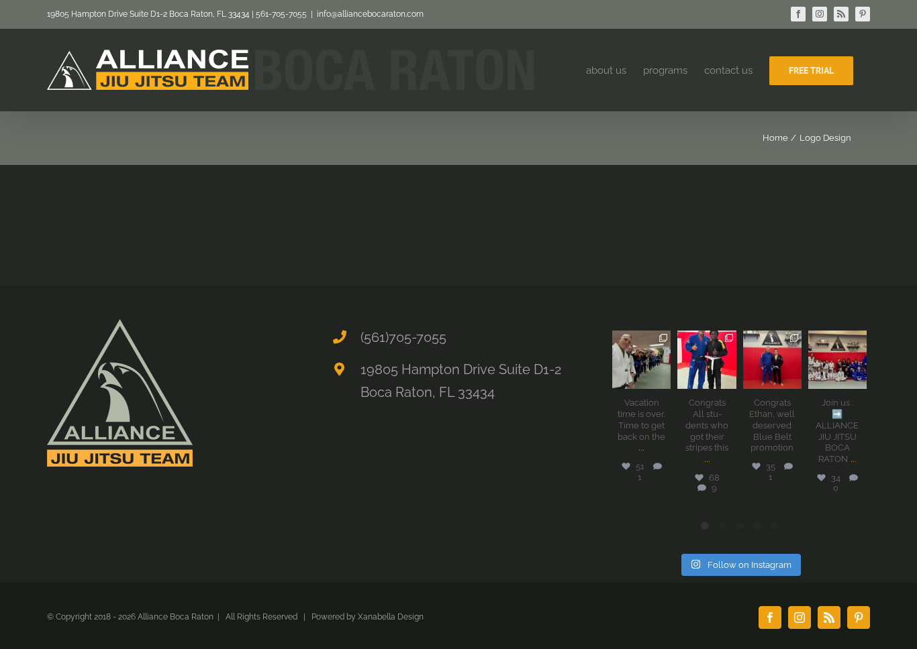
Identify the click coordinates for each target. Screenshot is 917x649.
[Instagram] (662, 381)
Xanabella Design (391, 617)
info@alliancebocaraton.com (370, 14)
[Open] (641, 360)
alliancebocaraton (641, 345)
